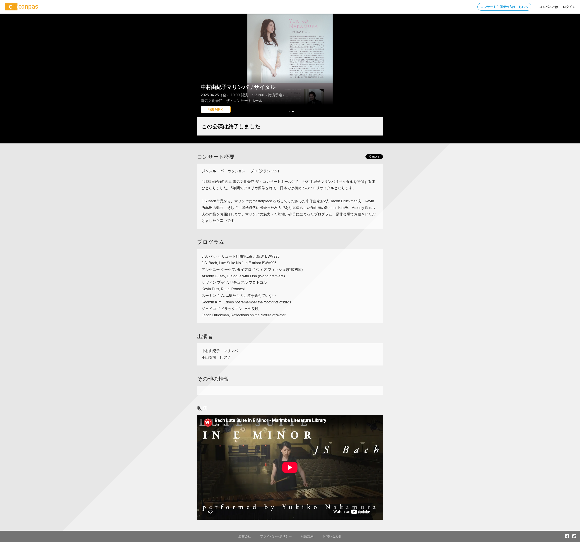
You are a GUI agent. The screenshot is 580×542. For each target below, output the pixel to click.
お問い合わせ (332, 536)
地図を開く (216, 109)
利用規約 (307, 536)
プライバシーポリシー (276, 536)
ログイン (569, 7)
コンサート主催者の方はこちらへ (504, 7)
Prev (203, 73)
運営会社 (244, 536)
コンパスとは (548, 7)
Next (377, 73)
